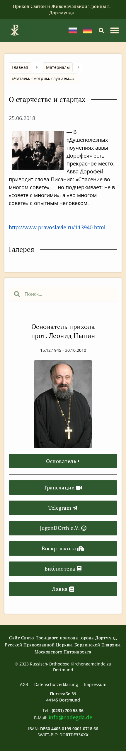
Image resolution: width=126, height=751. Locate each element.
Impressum (95, 684)
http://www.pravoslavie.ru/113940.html (57, 227)
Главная (20, 67)
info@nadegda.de (70, 717)
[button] (101, 30)
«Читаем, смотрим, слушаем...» (43, 78)
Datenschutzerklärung (56, 684)
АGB (24, 684)
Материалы (58, 67)
